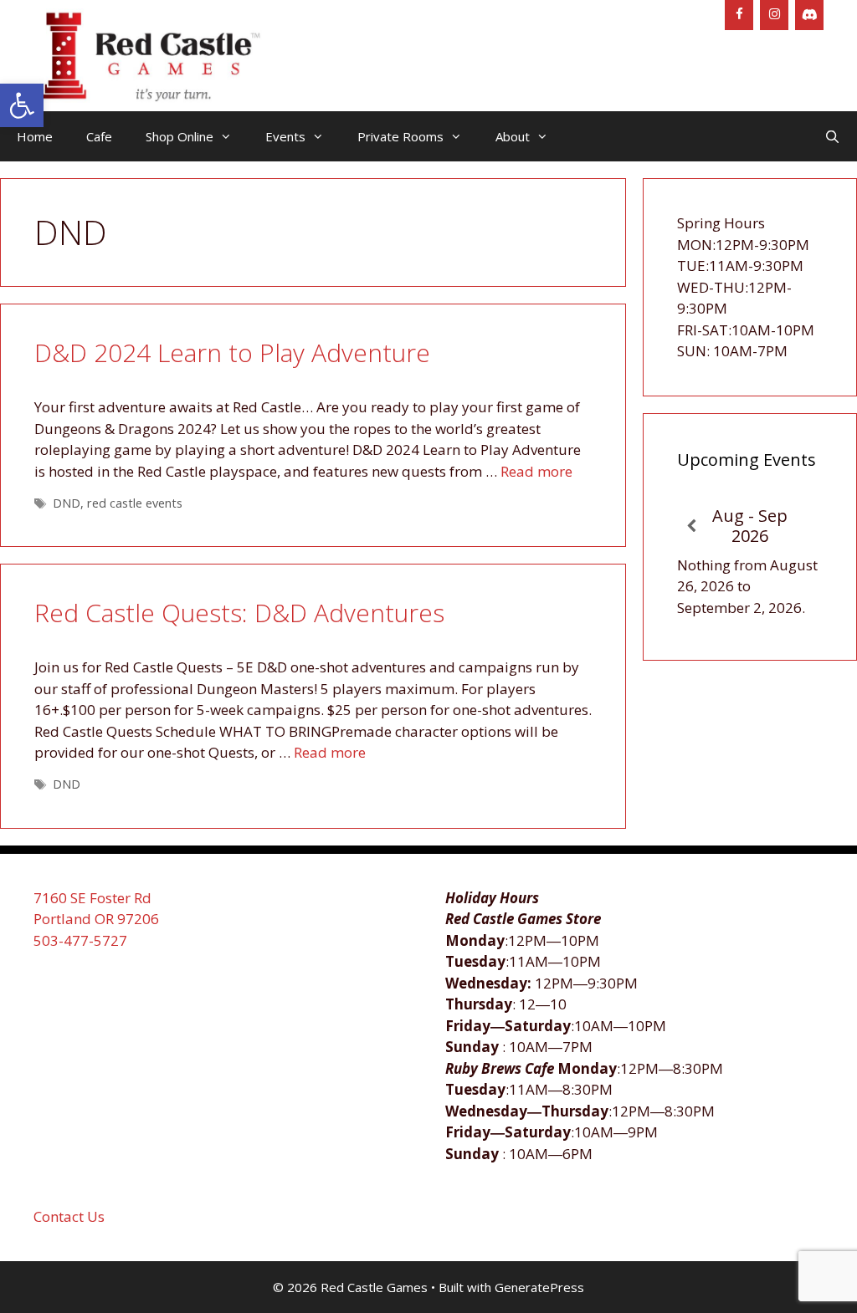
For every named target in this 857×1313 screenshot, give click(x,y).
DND (66, 503)
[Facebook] (739, 15)
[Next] (808, 526)
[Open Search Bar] (832, 136)
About (512, 136)
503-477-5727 (80, 940)
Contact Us (69, 1216)
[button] (22, 105)
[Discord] (809, 15)
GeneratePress (539, 1287)
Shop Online (179, 136)
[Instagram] (774, 15)
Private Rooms (400, 136)
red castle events (134, 503)
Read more (536, 471)
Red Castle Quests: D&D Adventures (239, 612)
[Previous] (691, 526)
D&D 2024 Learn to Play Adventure (232, 352)
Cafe (99, 136)
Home (35, 136)
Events (285, 136)
